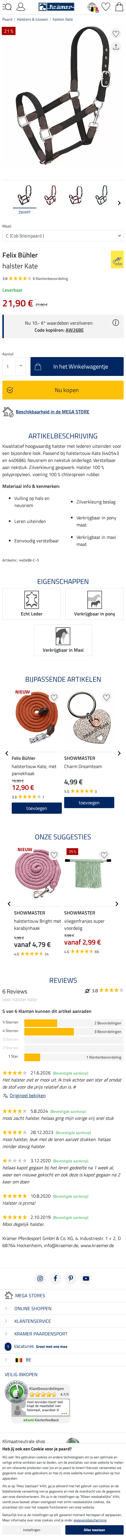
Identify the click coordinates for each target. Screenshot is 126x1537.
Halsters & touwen (32, 19)
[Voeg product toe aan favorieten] (115, 33)
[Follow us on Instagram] (40, 1279)
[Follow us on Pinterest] (70, 1279)
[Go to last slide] (7, 753)
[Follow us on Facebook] (55, 1279)
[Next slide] (119, 203)
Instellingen (31, 1530)
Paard (7, 19)
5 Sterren (10, 1022)
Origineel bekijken (28, 1095)
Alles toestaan (94, 1530)
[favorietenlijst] (105, 6)
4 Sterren (10, 1031)
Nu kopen (67, 389)
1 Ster (13, 1056)
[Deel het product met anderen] (115, 47)
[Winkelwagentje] (119, 6)
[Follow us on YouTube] (86, 1279)
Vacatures (37, 1346)
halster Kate (63, 19)
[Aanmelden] (20, 6)
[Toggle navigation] (7, 7)
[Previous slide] (7, 203)
